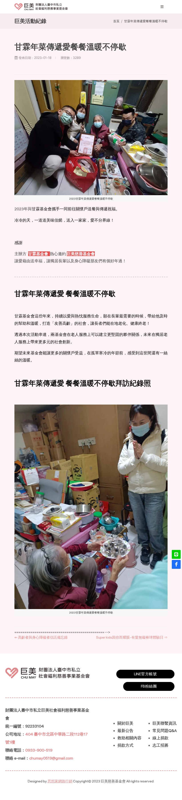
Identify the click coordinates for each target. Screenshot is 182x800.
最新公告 (125, 730)
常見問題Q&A (164, 730)
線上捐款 (160, 738)
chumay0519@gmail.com (51, 758)
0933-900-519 (38, 750)
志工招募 (160, 745)
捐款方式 (125, 745)
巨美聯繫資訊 (164, 723)
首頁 (116, 21)
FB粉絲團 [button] (149, 686)
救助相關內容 (129, 738)
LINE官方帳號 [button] (145, 674)
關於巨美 (125, 723)
